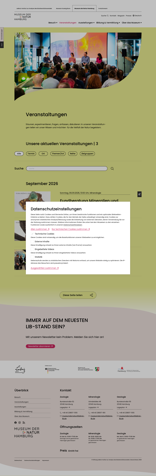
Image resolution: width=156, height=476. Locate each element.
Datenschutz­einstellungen (56, 209)
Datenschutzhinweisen (73, 225)
